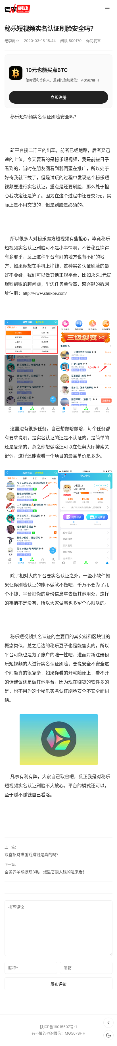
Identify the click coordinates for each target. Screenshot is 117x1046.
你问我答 (93, 40)
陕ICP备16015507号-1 (58, 1026)
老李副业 (12, 40)
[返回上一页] (108, 1023)
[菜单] (107, 8)
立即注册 (58, 97)
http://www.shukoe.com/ (45, 293)
